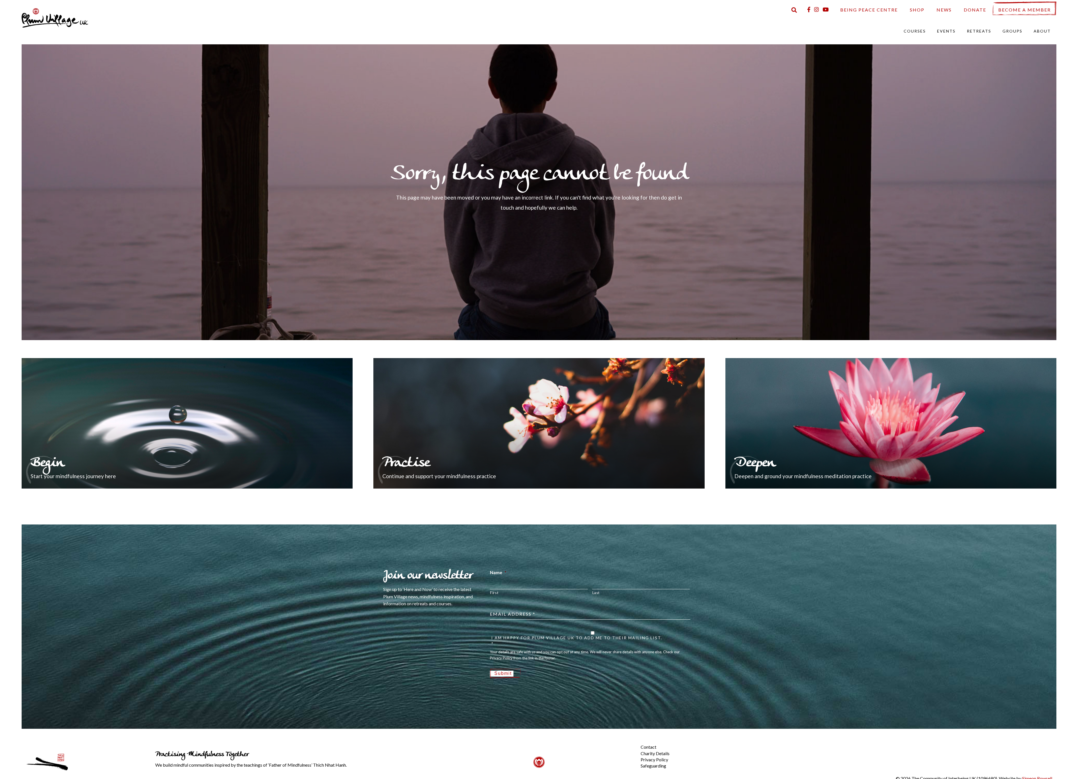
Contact (648, 747)
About (1042, 31)
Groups (1012, 31)
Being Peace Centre (869, 9)
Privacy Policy (654, 759)
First (494, 592)
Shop (917, 9)
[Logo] (55, 17)
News (944, 9)
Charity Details (655, 753)
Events (946, 31)
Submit (503, 673)
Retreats (979, 31)
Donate (975, 9)
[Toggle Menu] (631, 742)
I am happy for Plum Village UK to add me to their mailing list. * (576, 640)
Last (596, 592)
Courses (915, 31)
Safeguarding (653, 765)
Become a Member (1024, 9)
